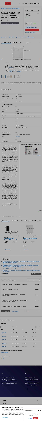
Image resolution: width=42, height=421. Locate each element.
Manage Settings (5, 417)
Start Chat (35, 418)
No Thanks (30, 418)
